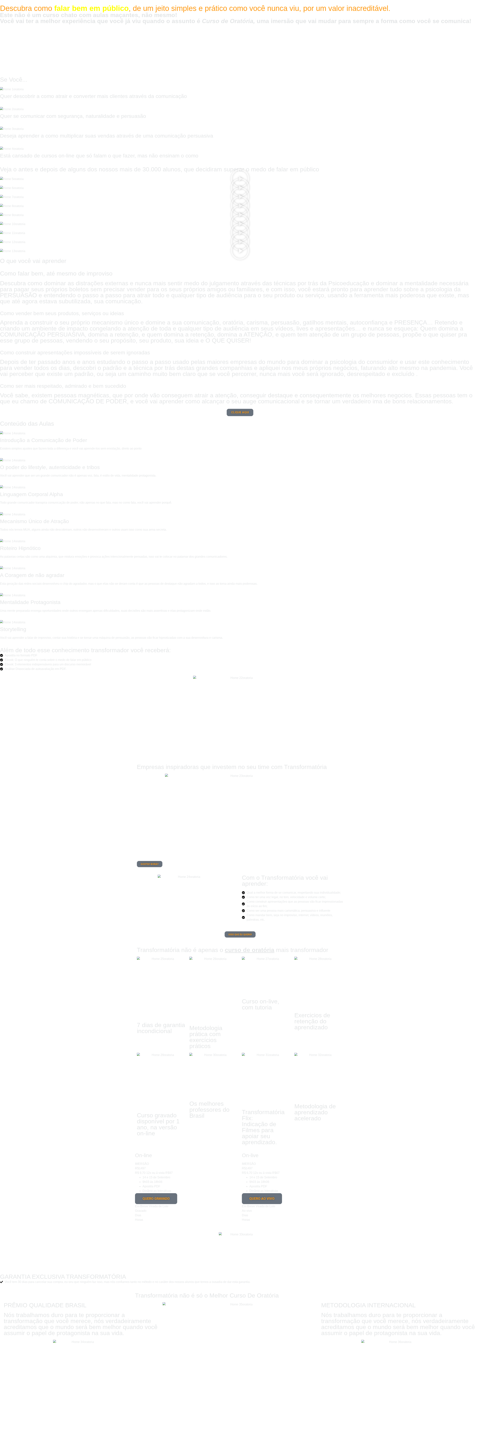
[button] (240, 251)
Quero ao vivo (261, 1199)
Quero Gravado (156, 1199)
